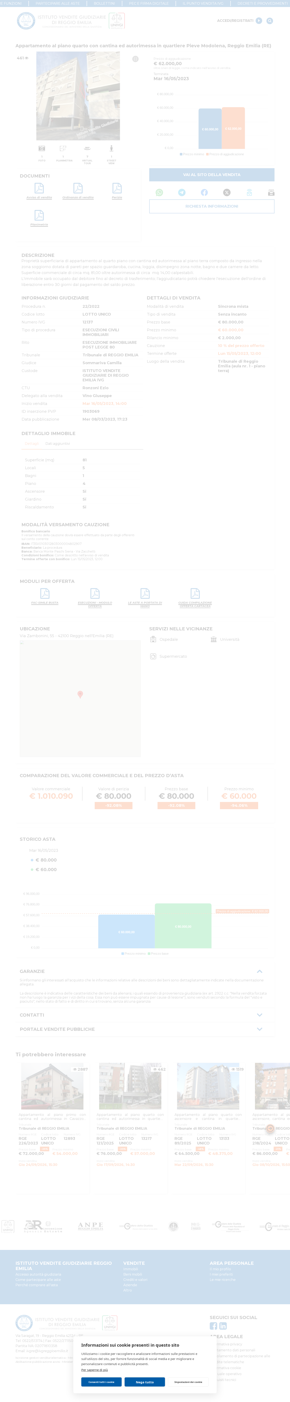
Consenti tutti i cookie (101, 1382)
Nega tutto (145, 1382)
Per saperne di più (94, 1370)
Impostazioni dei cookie (188, 1382)
